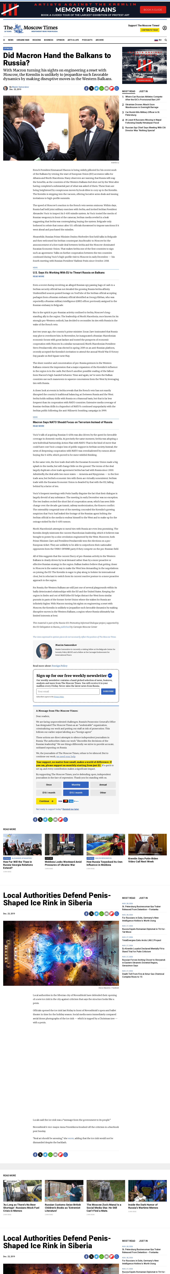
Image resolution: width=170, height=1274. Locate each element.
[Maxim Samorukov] (6, 88)
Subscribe (108, 691)
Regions (37, 40)
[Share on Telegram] (96, 88)
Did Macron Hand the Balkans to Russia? (57, 59)
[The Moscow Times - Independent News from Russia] (30, 28)
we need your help (65, 756)
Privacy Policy (59, 697)
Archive (100, 40)
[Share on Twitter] (91, 88)
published (65, 627)
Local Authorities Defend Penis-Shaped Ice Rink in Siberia (57, 899)
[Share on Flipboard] (111, 88)
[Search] (166, 40)
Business (48, 40)
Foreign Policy (59, 665)
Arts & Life (73, 40)
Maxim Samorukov (20, 87)
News (10, 40)
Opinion (60, 40)
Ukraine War (23, 40)
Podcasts (87, 40)
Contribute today (149, 30)
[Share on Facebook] (86, 88)
